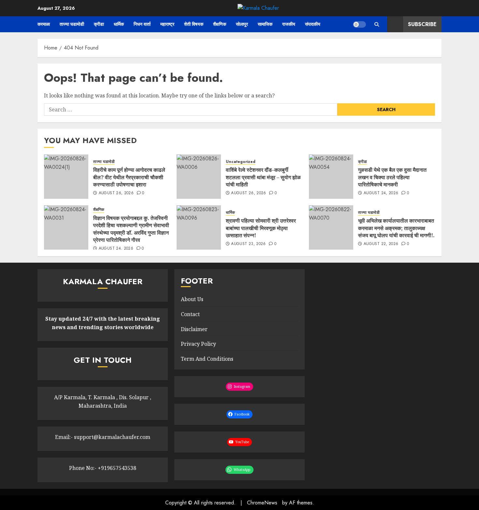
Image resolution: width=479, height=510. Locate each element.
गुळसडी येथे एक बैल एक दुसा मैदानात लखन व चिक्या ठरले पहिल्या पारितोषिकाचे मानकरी (392, 177)
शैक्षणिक (219, 24)
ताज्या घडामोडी (72, 24)
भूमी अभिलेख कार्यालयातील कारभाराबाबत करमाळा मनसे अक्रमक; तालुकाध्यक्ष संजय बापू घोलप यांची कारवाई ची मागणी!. (396, 228)
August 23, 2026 (248, 244)
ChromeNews (262, 502)
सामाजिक (265, 24)
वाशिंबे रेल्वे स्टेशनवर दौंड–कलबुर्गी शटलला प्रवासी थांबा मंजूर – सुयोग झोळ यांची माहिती (263, 177)
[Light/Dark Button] (359, 24)
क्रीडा (99, 24)
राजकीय (288, 24)
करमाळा (43, 24)
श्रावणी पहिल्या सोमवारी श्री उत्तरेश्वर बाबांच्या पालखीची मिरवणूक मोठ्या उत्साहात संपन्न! (261, 228)
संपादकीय (312, 24)
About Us (192, 299)
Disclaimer (194, 329)
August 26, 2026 (116, 193)
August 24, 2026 (381, 193)
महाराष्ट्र (167, 24)
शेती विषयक (193, 24)
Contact (190, 314)
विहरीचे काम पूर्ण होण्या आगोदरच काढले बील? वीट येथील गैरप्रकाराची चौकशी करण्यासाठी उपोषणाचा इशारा (129, 177)
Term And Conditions (207, 358)
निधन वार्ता (142, 24)
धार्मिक (119, 24)
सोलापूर (242, 24)
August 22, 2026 (381, 244)
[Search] (376, 24)
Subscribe (422, 24)
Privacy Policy (198, 343)
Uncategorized (240, 162)
